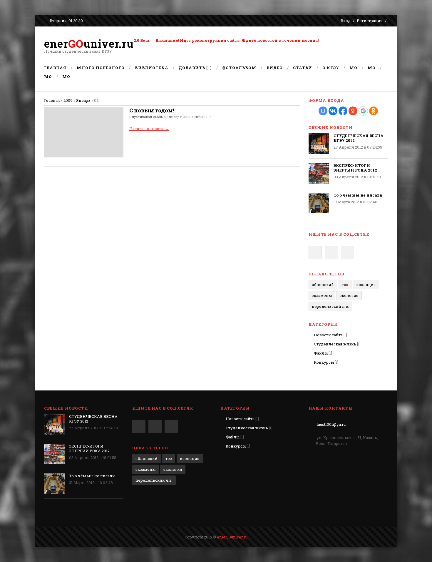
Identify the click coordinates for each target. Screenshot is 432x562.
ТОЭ (345, 284)
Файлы (321, 353)
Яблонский (323, 284)
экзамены (322, 295)
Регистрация (370, 20)
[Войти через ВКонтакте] (333, 111)
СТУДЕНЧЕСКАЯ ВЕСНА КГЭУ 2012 (359, 138)
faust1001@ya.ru (331, 424)
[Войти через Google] (363, 111)
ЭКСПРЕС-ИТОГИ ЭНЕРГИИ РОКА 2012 (355, 168)
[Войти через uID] (323, 111)
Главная (52, 100)
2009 (68, 100)
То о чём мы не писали (358, 195)
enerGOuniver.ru (232, 537)
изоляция (366, 284)
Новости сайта (328, 334)
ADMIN (158, 116)
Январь (83, 100)
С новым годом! (151, 110)
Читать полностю (149, 128)
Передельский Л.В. (330, 306)
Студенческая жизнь (335, 344)
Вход (346, 20)
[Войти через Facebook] (343, 111)
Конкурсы (324, 362)
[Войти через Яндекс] (353, 111)
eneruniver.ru (89, 43)
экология (349, 295)
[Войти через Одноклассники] (373, 111)
